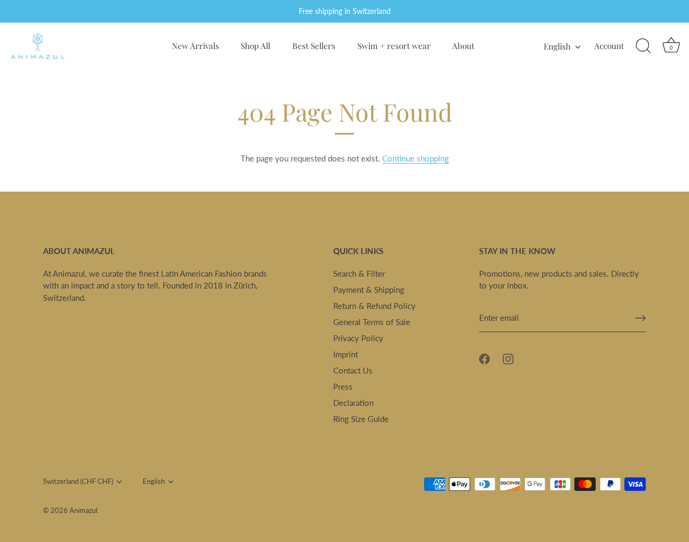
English (557, 46)
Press (343, 386)
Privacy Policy (358, 338)
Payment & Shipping (368, 289)
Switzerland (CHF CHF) (78, 481)
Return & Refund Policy (374, 306)
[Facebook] (484, 358)
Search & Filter (359, 273)
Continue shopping (415, 158)
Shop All (255, 45)
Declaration (353, 402)
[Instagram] (508, 358)
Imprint (345, 354)
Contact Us (352, 370)
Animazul (83, 510)
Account (609, 45)
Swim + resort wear (394, 45)
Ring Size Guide (361, 419)
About (463, 45)
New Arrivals (195, 45)
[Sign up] (640, 318)
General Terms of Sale (371, 322)
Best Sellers (313, 45)
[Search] (643, 46)
